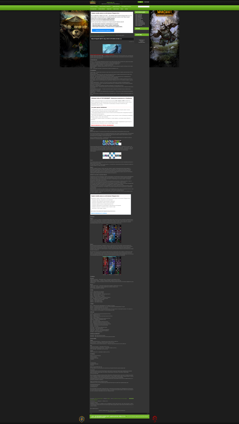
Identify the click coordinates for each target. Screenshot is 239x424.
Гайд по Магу (137, 19)
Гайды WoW (99, 417)
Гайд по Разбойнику (138, 21)
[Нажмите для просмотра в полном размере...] (112, 48)
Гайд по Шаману (138, 25)
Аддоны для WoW (93, 417)
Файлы (95, 35)
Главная (91, 35)
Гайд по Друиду (138, 15)
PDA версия (103, 417)
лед (113, 398)
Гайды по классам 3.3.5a (101, 35)
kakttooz (108, 398)
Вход (114, 411)
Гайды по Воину (138, 14)
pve (97, 399)
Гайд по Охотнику (138, 18)
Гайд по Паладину (138, 20)
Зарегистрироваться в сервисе (99, 213)
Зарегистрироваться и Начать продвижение (102, 125)
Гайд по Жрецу (138, 17)
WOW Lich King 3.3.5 (118, 398)
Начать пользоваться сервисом (103, 30)
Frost (123, 398)
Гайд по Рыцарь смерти (111, 35)
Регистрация (111, 411)
